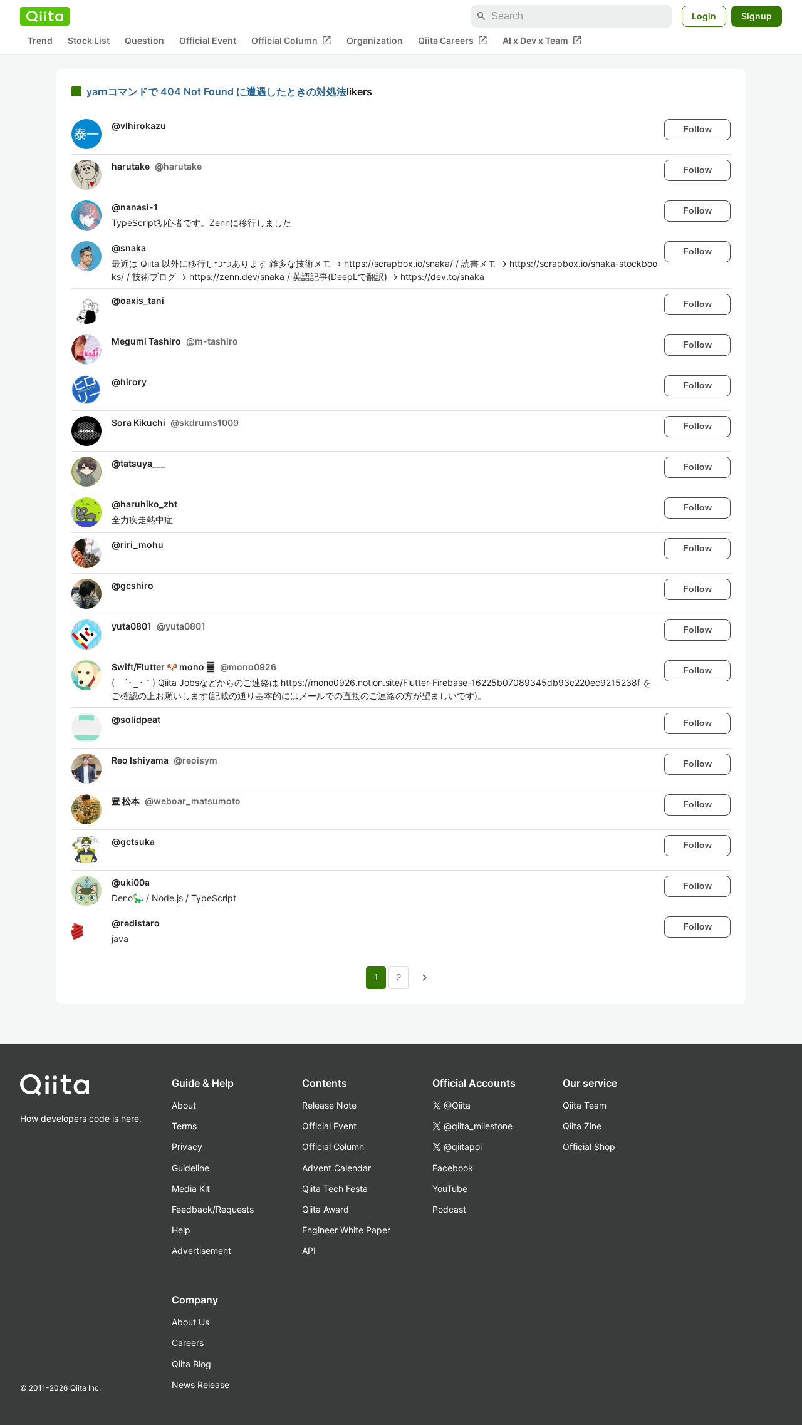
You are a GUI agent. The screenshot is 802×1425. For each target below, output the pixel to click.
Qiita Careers (452, 40)
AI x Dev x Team (542, 40)
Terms (184, 1126)
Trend (40, 41)
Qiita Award (325, 1209)
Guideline (190, 1168)
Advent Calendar (336, 1168)
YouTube (449, 1188)
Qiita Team (585, 1105)
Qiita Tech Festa (335, 1188)
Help (181, 1230)
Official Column (291, 40)
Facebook (452, 1168)
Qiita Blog (191, 1364)
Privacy (187, 1146)
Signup (756, 16)
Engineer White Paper (346, 1230)
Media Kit (191, 1188)
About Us (190, 1322)
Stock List (89, 41)
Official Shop (589, 1146)
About (184, 1105)
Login (704, 16)
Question (144, 41)
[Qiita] (45, 16)
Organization (374, 41)
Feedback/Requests (213, 1209)
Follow (697, 129)
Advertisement (201, 1250)
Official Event (207, 41)
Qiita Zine (582, 1126)
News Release (200, 1384)
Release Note (329, 1105)
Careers (188, 1342)
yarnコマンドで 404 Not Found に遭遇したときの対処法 (216, 91)
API (309, 1250)
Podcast (449, 1209)
